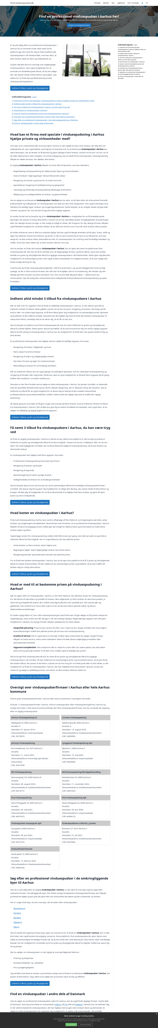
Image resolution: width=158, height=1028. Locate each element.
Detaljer (98, 1020)
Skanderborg (19, 908)
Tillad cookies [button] (71, 1024)
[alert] (79, 1020)
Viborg (16, 927)
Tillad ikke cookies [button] (85, 1024)
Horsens (17, 913)
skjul (34, 97)
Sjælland (121, 3)
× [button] (156, 1014)
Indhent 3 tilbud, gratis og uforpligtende (30, 88)
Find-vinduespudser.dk (22, 2)
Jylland (106, 3)
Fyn (113, 3)
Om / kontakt (133, 3)
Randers (17, 917)
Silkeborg (17, 922)
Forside (97, 3)
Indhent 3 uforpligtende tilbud (79, 25)
